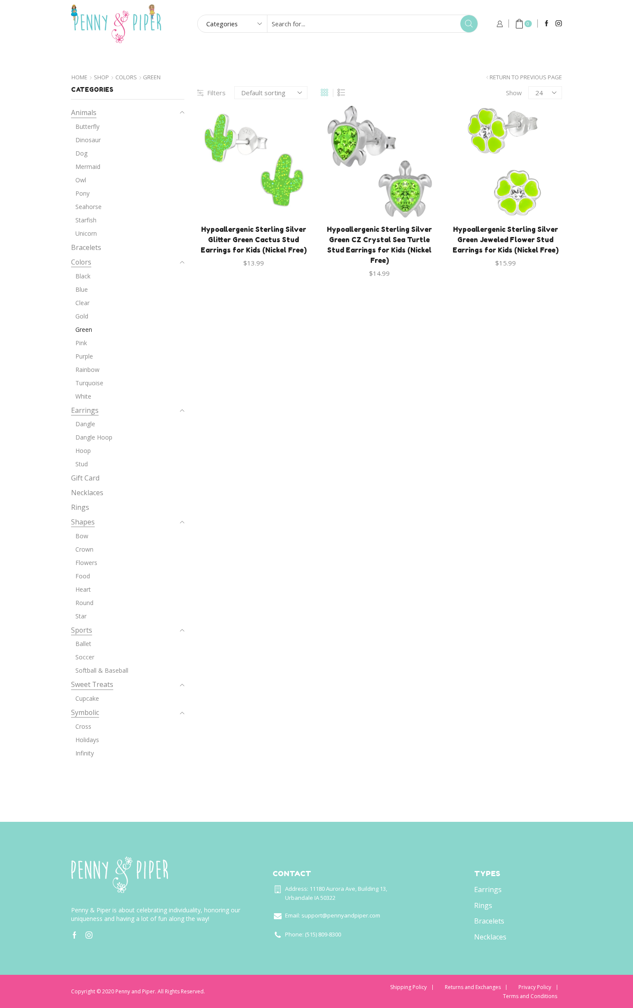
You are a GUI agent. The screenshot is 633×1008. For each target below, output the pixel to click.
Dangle (85, 424)
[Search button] (469, 23)
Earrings (85, 410)
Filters (216, 92)
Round (84, 603)
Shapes (83, 522)
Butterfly (87, 126)
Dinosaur (88, 140)
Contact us (459, 58)
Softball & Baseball (101, 670)
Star (81, 616)
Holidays (87, 740)
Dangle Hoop (93, 437)
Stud (81, 464)
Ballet (83, 644)
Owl (80, 180)
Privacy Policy (534, 987)
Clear (82, 303)
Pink (81, 343)
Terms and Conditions (530, 996)
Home (161, 58)
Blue (81, 289)
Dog (81, 153)
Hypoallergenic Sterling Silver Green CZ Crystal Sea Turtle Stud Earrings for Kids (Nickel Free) (379, 245)
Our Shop (212, 58)
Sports (81, 630)
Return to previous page (526, 77)
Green (83, 329)
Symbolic (85, 712)
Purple (84, 356)
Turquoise (89, 383)
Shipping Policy (408, 987)
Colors (126, 77)
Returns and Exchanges (473, 987)
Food (82, 576)
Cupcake (87, 698)
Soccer (84, 657)
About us (396, 58)
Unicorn (86, 233)
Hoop (83, 450)
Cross (83, 726)
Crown (84, 549)
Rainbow (87, 369)
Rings (80, 507)
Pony (82, 193)
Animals (83, 112)
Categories (273, 58)
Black (82, 276)
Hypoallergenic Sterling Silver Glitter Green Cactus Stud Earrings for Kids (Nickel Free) (254, 239)
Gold (81, 316)
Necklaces (87, 492)
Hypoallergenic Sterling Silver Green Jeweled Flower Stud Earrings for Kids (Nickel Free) (506, 239)
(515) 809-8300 (323, 934)
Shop (101, 77)
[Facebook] (546, 23)
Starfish (85, 220)
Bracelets (86, 247)
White (83, 396)
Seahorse (88, 207)
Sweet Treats (92, 684)
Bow (81, 536)
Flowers (86, 563)
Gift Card (336, 58)
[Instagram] (558, 23)
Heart (83, 589)
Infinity (84, 753)
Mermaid (87, 166)
